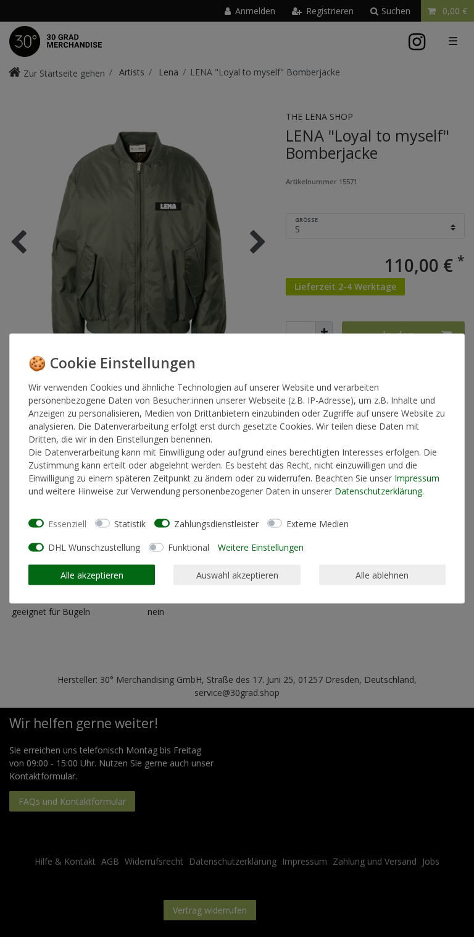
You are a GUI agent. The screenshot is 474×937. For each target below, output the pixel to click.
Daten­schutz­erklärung (378, 491)
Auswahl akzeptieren (237, 574)
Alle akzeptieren (91, 574)
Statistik (130, 523)
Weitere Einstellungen (261, 547)
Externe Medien (317, 523)
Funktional (188, 547)
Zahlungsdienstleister (216, 523)
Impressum (416, 478)
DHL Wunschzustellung (94, 547)
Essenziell (67, 523)
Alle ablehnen (382, 574)
